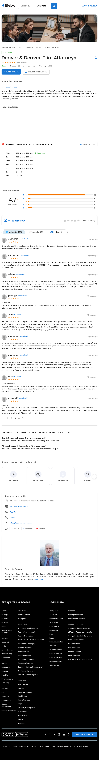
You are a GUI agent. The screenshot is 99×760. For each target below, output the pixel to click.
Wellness (21, 723)
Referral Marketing (25, 647)
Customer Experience (26, 671)
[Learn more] (49, 553)
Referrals (5, 622)
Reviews (5, 618)
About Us (53, 615)
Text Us (13, 512)
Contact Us (54, 665)
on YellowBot (24, 239)
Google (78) (37, 232)
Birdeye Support (74, 651)
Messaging (6, 667)
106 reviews (22, 62)
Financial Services (25, 692)
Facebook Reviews (25, 663)
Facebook (28, 529)
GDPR (41, 746)
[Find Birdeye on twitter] (50, 734)
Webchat (5, 642)
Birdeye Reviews (56, 653)
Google (16, 529)
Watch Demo (55, 622)
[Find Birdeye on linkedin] (54, 734)
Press (52, 638)
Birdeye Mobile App (9, 710)
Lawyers (29, 47)
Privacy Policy (24, 746)
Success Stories (56, 650)
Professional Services (76, 618)
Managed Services (75, 615)
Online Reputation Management (31, 640)
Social (4, 646)
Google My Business (26, 659)
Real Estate (22, 715)
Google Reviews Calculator (79, 628)
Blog (51, 634)
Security (34, 746)
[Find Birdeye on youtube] (64, 734)
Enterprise (22, 618)
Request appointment (37, 72)
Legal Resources (56, 661)
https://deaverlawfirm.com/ (21, 523)
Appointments (7, 650)
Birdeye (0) (58, 232)
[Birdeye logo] (9, 6)
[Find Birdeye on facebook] (45, 734)
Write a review (89, 5)
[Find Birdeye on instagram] (59, 734)
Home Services (24, 700)
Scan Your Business (76, 640)
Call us (12, 517)
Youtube (42, 529)
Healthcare (22, 696)
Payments (6, 658)
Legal (20, 47)
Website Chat (23, 651)
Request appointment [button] (19, 506)
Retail (20, 719)
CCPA (53, 746)
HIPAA (47, 746)
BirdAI (4, 692)
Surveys (5, 671)
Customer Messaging (26, 644)
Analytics (5, 696)
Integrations (6, 700)
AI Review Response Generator (80, 632)
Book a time (54, 626)
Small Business (24, 615)
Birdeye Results (56, 657)
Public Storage (24, 711)
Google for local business (28, 628)
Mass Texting (7, 654)
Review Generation (25, 636)
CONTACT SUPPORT (85, 734)
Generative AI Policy (65, 746)
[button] (3, 418)
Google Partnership (6, 705)
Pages (4, 626)
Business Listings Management (30, 667)
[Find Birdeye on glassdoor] (68, 734)
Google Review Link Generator (80, 636)
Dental (21, 688)
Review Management (26, 632)
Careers (53, 646)
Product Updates (56, 642)
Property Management (27, 708)
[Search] (54, 6)
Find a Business (74, 644)
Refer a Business (74, 655)
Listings (5, 615)
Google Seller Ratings (7, 631)
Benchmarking (7, 679)
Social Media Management (28, 675)
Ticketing (5, 683)
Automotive (23, 684)
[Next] (94, 476)
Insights (5, 675)
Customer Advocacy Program (80, 659)
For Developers (74, 647)
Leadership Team (56, 618)
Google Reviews (24, 655)
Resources (54, 630)
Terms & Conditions (10, 746)
